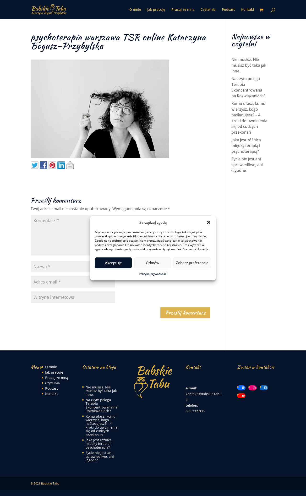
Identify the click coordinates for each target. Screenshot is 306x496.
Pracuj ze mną (182, 10)
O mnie (135, 10)
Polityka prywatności (153, 274)
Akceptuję (113, 262)
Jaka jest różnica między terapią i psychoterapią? (246, 145)
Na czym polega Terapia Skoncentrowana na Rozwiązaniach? (101, 405)
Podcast (228, 10)
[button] (208, 222)
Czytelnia (208, 10)
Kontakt (247, 10)
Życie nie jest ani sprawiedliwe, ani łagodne (247, 164)
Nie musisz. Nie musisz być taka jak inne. (248, 65)
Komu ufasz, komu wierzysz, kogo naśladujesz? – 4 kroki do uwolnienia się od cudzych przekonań (101, 425)
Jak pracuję (156, 10)
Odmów (152, 262)
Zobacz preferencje (192, 262)
